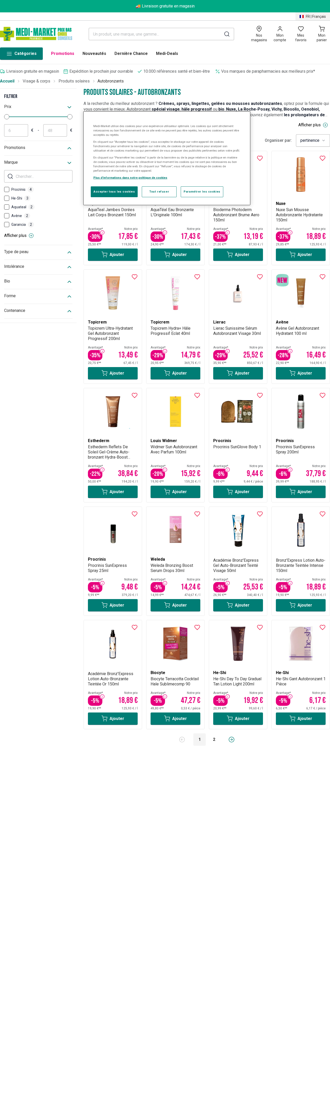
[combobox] (313, 140)
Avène (19, 216)
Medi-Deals (167, 53)
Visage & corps (36, 81)
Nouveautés (94, 53)
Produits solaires (74, 81)
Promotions (62, 53)
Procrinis (21, 189)
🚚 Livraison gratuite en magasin (165, 6)
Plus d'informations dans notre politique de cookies (130, 178)
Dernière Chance (131, 53)
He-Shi (19, 198)
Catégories (25, 53)
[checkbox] (6, 189)
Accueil (7, 81)
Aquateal (21, 207)
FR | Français (316, 16)
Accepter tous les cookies (114, 192)
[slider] (6, 116)
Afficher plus (15, 235)
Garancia (21, 224)
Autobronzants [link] (110, 81)
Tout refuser (159, 192)
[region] (167, 158)
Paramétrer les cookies (202, 192)
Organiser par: (278, 140)
